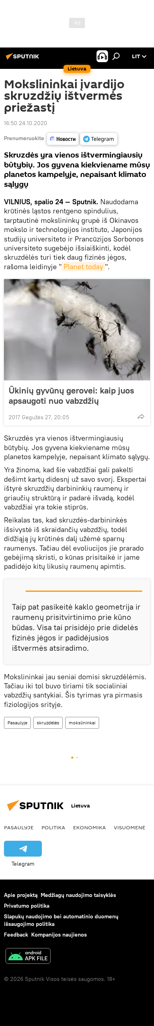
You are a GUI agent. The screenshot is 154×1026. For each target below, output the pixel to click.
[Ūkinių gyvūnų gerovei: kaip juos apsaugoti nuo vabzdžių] (77, 329)
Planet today (83, 266)
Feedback (16, 934)
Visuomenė (129, 827)
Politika (53, 827)
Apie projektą (21, 895)
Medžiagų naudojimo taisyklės (78, 895)
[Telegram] (98, 139)
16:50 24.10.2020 (25, 123)
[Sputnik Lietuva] (23, 59)
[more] (141, 416)
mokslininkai (82, 723)
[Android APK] (28, 957)
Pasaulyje (17, 723)
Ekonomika (89, 827)
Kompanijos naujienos (59, 934)
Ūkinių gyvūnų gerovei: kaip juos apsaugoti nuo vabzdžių (71, 395)
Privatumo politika (26, 905)
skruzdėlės (48, 723)
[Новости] (63, 139)
